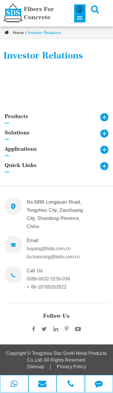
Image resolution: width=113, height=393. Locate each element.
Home (18, 32)
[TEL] (71, 384)
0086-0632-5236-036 (48, 278)
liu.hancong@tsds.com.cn (53, 256)
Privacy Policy (71, 366)
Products (16, 116)
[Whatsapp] (14, 384)
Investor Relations (44, 32)
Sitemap (35, 366)
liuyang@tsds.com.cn (49, 248)
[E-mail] (43, 384)
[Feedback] (99, 384)
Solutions (17, 132)
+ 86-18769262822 (46, 286)
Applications (21, 149)
